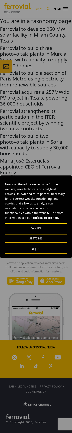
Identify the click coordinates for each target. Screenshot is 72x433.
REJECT (36, 249)
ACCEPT (36, 228)
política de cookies (45, 218)
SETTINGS (36, 238)
